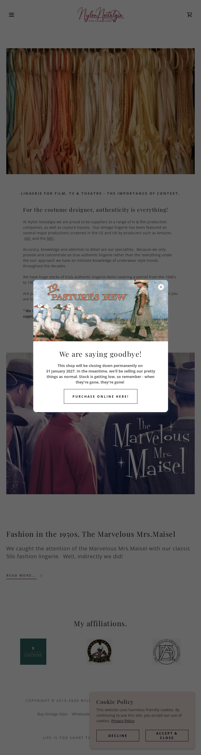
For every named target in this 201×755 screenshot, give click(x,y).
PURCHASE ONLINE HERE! (100, 396)
